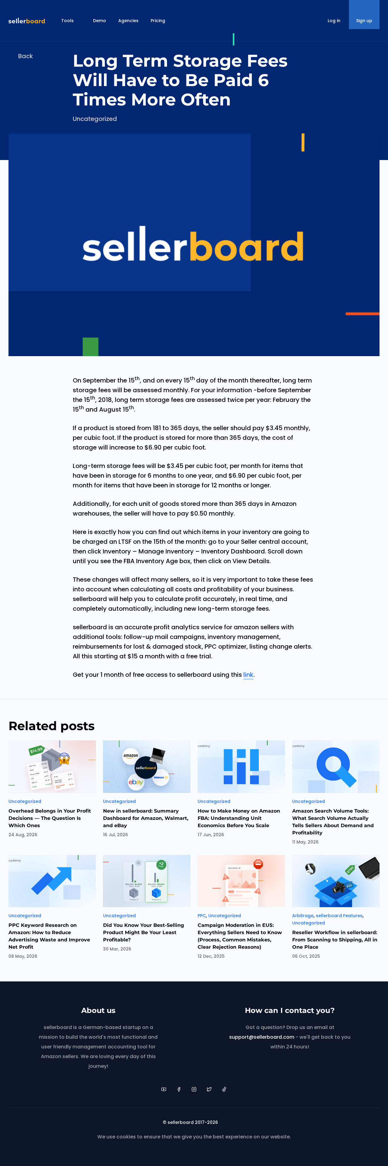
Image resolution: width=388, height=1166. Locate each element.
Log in (334, 21)
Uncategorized (95, 119)
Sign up (364, 21)
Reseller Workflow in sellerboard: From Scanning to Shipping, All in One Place (334, 940)
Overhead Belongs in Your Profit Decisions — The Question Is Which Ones (49, 818)
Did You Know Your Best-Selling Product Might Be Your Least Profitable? (143, 932)
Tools (67, 21)
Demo (99, 21)
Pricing (158, 21)
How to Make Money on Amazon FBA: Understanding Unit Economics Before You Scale (239, 818)
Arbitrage (302, 916)
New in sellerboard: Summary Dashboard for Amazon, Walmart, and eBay (145, 818)
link (248, 674)
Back (25, 56)
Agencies (128, 21)
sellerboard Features (339, 916)
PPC (202, 916)
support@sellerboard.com (261, 1037)
